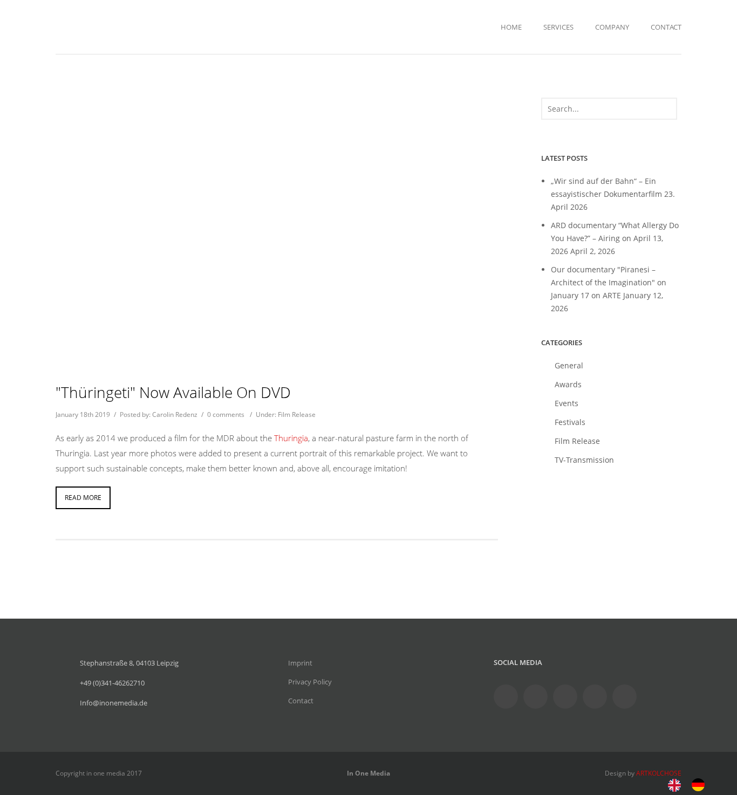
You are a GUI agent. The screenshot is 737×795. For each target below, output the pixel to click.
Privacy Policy (310, 682)
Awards (568, 384)
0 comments (225, 414)
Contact (666, 27)
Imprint (300, 663)
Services (558, 27)
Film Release (297, 414)
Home (511, 27)
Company (612, 27)
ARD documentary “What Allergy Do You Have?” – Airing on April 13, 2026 (615, 238)
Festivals (570, 422)
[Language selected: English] (691, 784)
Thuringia (291, 438)
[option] (700, 784)
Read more (83, 497)
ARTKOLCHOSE (658, 773)
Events (566, 403)
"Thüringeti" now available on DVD (173, 392)
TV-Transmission (584, 460)
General (569, 365)
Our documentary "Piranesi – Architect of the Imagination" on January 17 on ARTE (608, 282)
